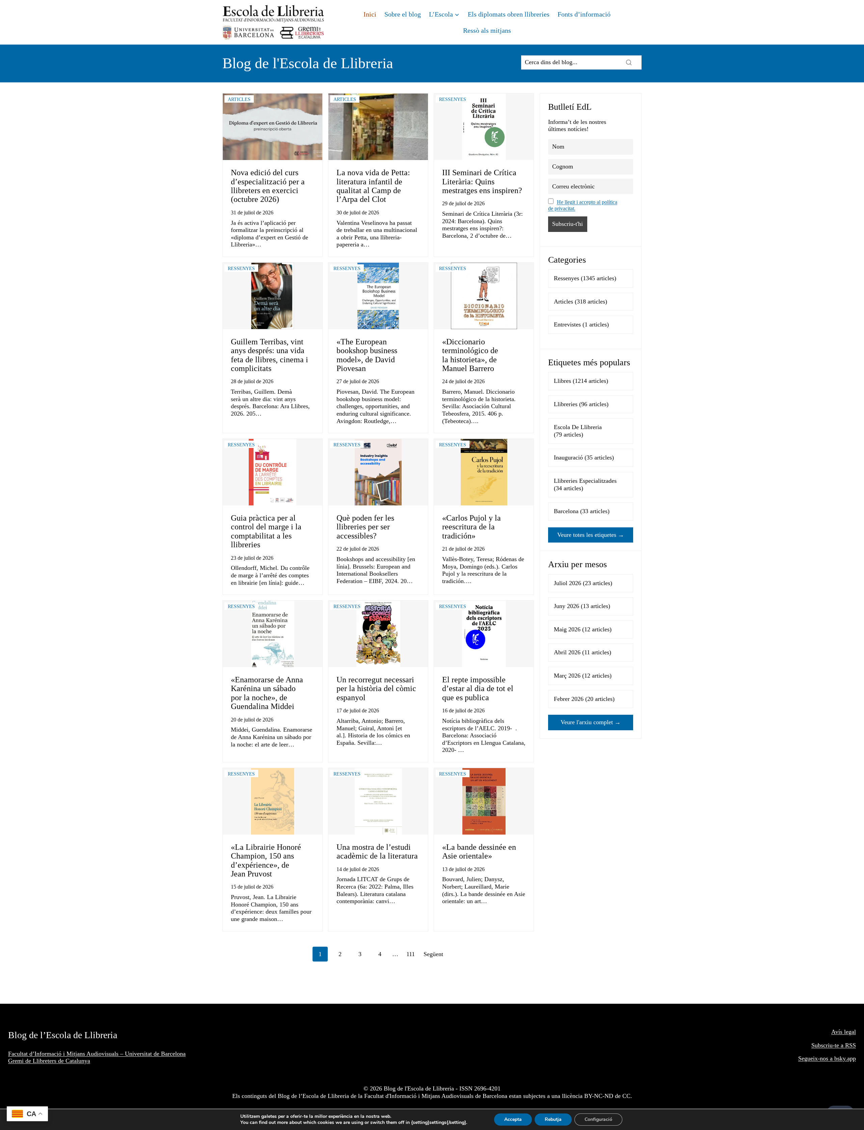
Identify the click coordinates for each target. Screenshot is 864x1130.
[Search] (628, 62)
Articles (239, 99)
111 (410, 954)
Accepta (513, 1119)
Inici (369, 14)
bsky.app (845, 1058)
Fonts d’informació (584, 14)
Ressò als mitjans (487, 30)
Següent (433, 954)
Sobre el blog (402, 14)
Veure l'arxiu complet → (591, 722)
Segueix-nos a (816, 1058)
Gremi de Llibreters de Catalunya (49, 1060)
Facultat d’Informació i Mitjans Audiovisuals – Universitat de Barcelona (97, 1053)
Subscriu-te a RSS (833, 1045)
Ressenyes (452, 99)
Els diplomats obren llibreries (508, 14)
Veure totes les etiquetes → (590, 534)
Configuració (598, 1119)
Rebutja (553, 1119)
